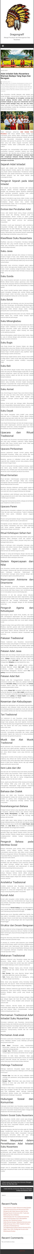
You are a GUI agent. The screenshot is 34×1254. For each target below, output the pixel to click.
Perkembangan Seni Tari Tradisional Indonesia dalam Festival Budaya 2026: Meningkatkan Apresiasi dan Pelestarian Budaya (16, 1218)
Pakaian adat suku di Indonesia (16, 86)
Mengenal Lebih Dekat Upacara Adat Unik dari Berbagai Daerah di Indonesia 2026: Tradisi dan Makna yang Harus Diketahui (16, 1213)
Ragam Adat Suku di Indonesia (8, 65)
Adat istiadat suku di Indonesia (9, 83)
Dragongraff (17, 34)
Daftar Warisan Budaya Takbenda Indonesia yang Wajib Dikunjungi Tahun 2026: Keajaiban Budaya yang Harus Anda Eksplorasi (16, 1223)
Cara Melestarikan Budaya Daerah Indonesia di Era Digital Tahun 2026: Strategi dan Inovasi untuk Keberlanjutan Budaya (17, 1229)
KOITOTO (22, 1251)
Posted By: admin (6, 81)
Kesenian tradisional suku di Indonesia (14, 85)
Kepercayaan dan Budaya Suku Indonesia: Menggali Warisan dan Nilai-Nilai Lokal (16, 1183)
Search (4, 1195)
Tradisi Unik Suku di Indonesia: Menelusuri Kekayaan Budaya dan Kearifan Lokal (18, 1189)
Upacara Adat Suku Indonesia (12, 89)
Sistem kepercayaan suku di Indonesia (14, 88)
